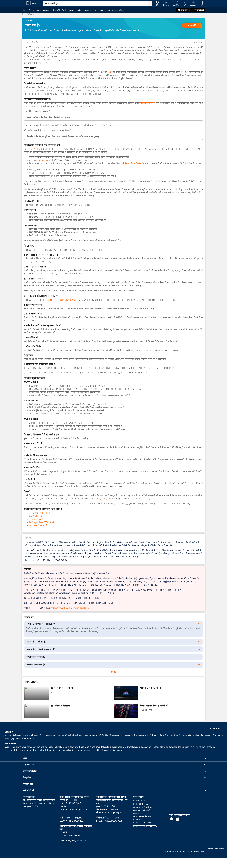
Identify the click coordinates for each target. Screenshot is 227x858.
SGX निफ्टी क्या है (36, 519)
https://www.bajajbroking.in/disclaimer (70, 608)
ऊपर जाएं (216, 728)
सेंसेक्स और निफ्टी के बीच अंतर (41, 513)
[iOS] (178, 819)
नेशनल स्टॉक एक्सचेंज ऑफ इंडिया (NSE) (60, 300)
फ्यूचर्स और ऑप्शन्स (43, 160)
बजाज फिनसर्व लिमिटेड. (140, 801)
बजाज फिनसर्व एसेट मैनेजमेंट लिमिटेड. (145, 826)
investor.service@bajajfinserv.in (75, 809)
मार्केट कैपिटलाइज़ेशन (147, 103)
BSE (110, 72)
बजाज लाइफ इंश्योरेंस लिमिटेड (142, 810)
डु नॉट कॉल (184, 10)
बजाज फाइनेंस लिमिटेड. (140, 804)
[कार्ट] (184, 2)
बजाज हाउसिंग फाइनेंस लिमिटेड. (143, 816)
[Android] (171, 819)
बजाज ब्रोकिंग (137, 820)
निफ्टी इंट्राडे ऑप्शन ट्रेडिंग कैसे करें (41, 522)
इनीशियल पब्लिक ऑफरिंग (131, 163)
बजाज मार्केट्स (137, 813)
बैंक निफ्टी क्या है (35, 516)
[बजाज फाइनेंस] (31, 3)
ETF (26, 459)
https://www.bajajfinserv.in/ (110, 750)
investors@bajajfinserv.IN (115, 812)
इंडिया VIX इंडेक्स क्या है (38, 525)
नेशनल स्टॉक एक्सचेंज (32, 149)
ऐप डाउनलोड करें (199, 10)
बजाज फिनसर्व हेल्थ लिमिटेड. (142, 823)
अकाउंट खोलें (192, 25)
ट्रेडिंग (108, 499)
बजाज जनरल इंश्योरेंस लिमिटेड (142, 807)
